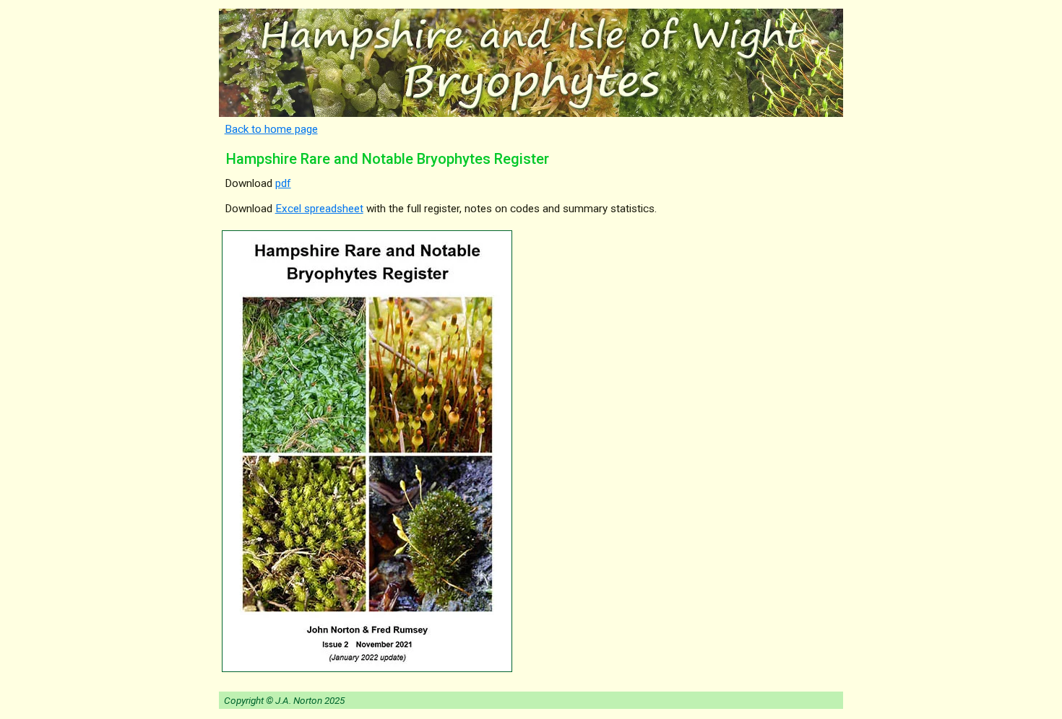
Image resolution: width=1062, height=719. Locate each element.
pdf (283, 183)
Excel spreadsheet (319, 208)
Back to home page (271, 129)
